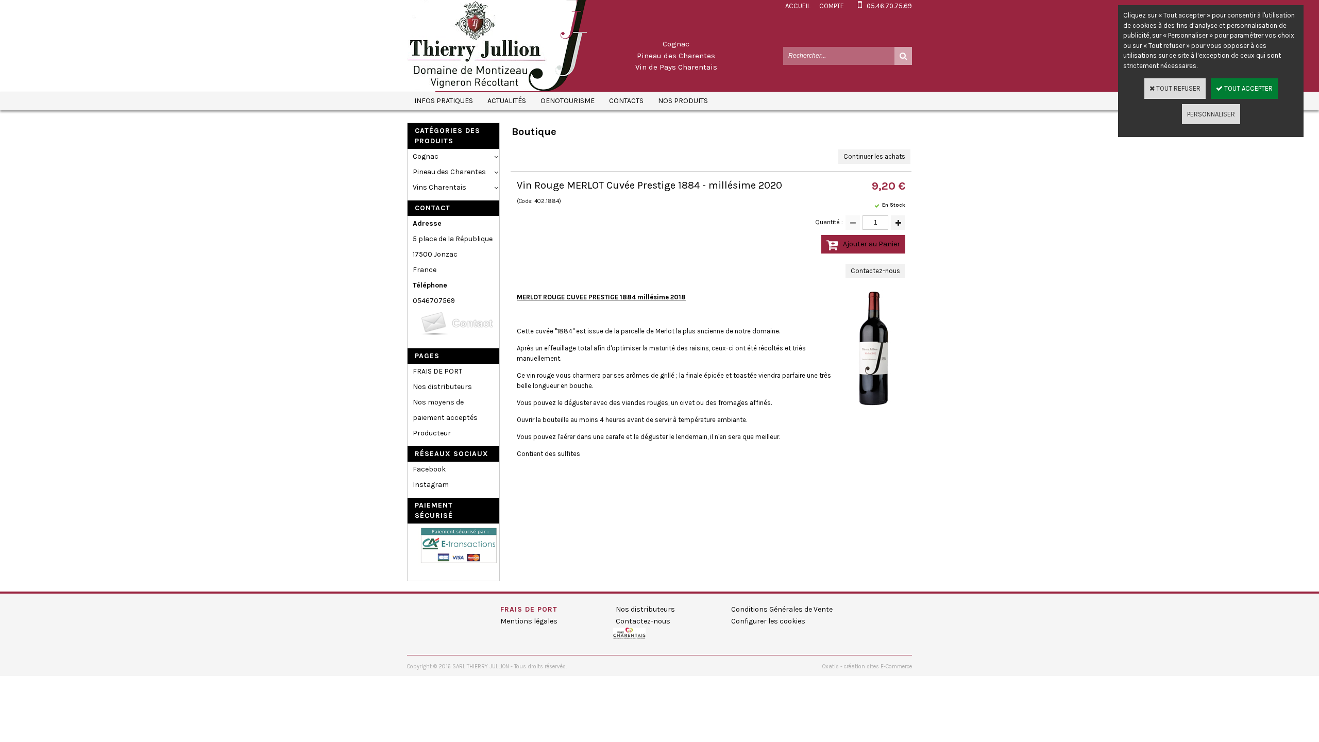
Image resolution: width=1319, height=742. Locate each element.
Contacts (626, 100)
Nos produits (683, 100)
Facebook (429, 469)
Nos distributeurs (442, 386)
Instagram (431, 484)
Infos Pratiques (443, 100)
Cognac (425, 156)
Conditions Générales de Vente (782, 609)
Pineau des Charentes (449, 171)
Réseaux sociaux (451, 453)
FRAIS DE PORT (437, 371)
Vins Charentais (439, 187)
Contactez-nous (643, 621)
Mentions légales (528, 621)
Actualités (506, 100)
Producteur (432, 433)
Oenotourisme (567, 100)
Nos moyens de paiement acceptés (445, 410)
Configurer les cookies (768, 621)
